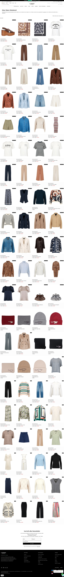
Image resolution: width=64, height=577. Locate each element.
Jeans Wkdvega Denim (35, 88)
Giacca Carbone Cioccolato (52, 88)
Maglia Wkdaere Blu (35, 208)
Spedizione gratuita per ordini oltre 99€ (32, 1)
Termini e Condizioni (41, 554)
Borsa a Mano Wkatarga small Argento (53, 304)
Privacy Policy (38, 546)
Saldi (55, 557)
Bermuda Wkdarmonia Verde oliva (5, 136)
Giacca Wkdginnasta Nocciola (36, 232)
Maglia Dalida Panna (35, 497)
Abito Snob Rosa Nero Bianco (52, 136)
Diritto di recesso (40, 564)
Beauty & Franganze (42, 6)
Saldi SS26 (21, 6)
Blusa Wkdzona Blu (3, 304)
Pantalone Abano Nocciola (20, 184)
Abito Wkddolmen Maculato (52, 280)
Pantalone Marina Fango (3, 88)
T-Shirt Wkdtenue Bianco (19, 160)
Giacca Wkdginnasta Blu (19, 232)
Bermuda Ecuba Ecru (51, 112)
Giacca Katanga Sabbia (19, 352)
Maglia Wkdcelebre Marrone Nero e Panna (54, 208)
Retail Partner (6, 572)
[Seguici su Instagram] (3, 567)
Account (25, 554)
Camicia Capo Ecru (35, 136)
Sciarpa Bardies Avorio (3, 376)
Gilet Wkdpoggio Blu (19, 208)
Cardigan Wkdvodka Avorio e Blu (5, 232)
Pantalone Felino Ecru (19, 88)
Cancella (12, 4)
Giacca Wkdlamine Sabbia (20, 256)
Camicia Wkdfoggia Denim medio (21, 136)
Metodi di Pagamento (27, 561)
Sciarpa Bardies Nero (51, 352)
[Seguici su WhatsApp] (7, 567)
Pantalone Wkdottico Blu (3, 208)
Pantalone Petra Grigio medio (4, 352)
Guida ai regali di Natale (58, 554)
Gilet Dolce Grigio (50, 497)
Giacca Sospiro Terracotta (4, 112)
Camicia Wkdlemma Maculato (4, 280)
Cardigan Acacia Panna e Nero (4, 521)
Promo (26, 6)
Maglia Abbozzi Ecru (19, 497)
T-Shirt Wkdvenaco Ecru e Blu (36, 160)
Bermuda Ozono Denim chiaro (36, 112)
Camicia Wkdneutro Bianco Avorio (37, 280)
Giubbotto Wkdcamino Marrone (36, 256)
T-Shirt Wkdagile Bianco (3, 160)
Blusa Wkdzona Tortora (19, 304)
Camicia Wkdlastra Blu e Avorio (52, 256)
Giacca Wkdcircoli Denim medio (4, 256)
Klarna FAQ (25, 557)
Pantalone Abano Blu (3, 184)
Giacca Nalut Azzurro (19, 112)
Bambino (36, 6)
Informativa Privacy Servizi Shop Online (42, 561)
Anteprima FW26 (16, 6)
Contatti (39, 562)
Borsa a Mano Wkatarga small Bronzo (37, 304)
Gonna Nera (18, 521)
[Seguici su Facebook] (1, 567)
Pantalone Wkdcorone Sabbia (52, 184)
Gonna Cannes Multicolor (51, 521)
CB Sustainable (26, 560)
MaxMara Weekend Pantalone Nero (37, 521)
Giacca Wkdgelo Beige (51, 232)
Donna (33, 6)
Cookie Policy (40, 557)
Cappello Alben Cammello (19, 376)
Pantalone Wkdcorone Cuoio (36, 184)
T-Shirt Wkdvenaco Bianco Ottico (52, 160)
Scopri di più (10, 1)
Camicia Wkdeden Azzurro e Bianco (21, 280)
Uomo (29, 6)
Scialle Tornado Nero (35, 352)
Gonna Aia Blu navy (3, 497)
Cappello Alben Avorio (35, 376)
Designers (48, 6)
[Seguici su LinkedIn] (5, 567)
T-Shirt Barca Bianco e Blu (52, 376)
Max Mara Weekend (3, 135)
